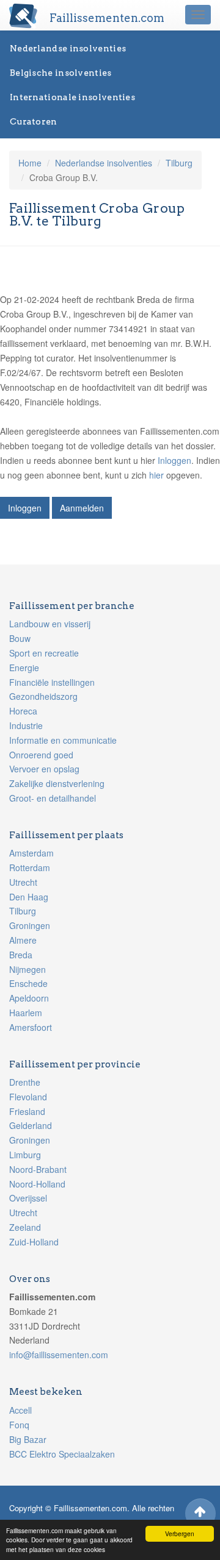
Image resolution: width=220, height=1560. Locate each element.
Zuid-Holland (34, 1242)
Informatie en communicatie (63, 740)
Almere (23, 940)
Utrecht (23, 882)
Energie (24, 667)
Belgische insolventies (61, 72)
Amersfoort (30, 1027)
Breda (20, 955)
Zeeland (25, 1227)
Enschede (28, 983)
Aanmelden (82, 508)
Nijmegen (27, 969)
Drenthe (24, 1082)
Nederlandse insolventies (68, 48)
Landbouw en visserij (49, 624)
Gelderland (30, 1125)
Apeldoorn (29, 998)
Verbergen (179, 1533)
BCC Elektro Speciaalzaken (62, 1454)
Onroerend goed (41, 755)
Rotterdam (29, 867)
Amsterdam (31, 853)
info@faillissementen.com (58, 1354)
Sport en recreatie (44, 653)
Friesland (27, 1111)
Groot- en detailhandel (52, 798)
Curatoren (33, 121)
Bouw (20, 638)
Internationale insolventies (72, 97)
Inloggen (174, 460)
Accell (20, 1410)
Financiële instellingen (52, 682)
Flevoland (28, 1097)
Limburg (25, 1155)
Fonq (19, 1425)
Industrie (26, 725)
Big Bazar (27, 1439)
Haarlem (25, 1012)
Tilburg (179, 163)
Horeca (23, 711)
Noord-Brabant (38, 1169)
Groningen (29, 925)
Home (30, 163)
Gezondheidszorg (43, 696)
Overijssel (28, 1198)
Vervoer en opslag (44, 769)
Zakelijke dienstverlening (57, 783)
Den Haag (28, 897)
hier (156, 475)
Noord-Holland (37, 1184)
